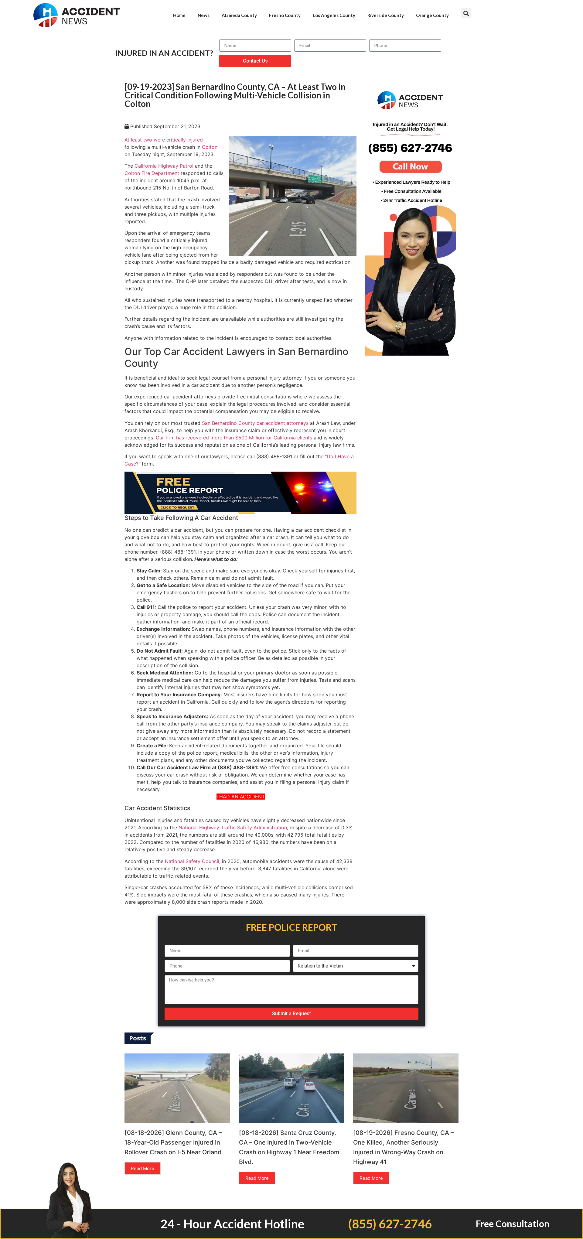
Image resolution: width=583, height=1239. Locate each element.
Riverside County (385, 15)
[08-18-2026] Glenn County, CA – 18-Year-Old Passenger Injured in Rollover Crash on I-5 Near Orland (173, 1142)
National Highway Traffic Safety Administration (233, 827)
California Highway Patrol (164, 166)
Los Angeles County (334, 15)
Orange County (432, 15)
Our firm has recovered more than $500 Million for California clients (234, 438)
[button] (466, 13)
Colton (209, 147)
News (204, 15)
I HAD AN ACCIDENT (240, 797)
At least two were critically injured (163, 140)
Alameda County (239, 15)
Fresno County (285, 15)
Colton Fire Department (151, 173)
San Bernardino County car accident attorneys (255, 423)
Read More (142, 1168)
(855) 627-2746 (390, 1224)
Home (179, 15)
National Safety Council (192, 861)
